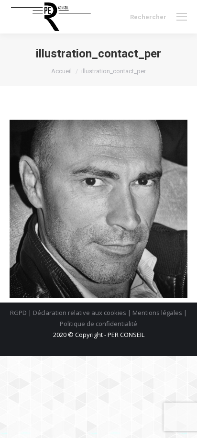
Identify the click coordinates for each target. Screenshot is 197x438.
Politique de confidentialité (98, 323)
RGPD (18, 312)
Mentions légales (157, 312)
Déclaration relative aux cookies (79, 312)
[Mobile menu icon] (181, 16)
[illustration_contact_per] (98, 209)
